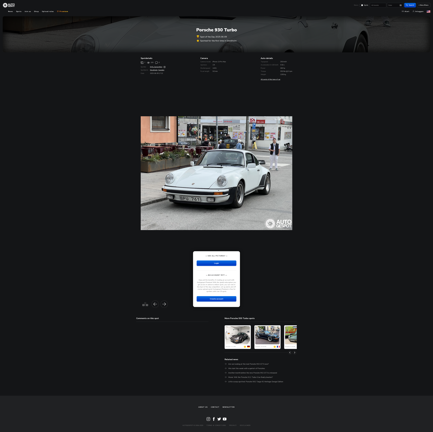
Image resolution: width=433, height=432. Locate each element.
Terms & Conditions (216, 425)
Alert (407, 11)
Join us (28, 11)
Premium (63, 11)
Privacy (233, 425)
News (356, 5)
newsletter (229, 407)
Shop (36, 11)
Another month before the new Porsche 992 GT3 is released (252, 373)
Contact (215, 407)
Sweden (161, 70)
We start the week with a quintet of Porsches (246, 368)
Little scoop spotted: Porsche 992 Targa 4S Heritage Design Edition (255, 381)
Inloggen (419, 11)
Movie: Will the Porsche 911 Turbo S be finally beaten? (250, 377)
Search (411, 5)
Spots (366, 5)
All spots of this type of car (270, 79)
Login (216, 263)
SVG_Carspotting (156, 67)
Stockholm (154, 70)
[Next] (294, 352)
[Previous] (290, 352)
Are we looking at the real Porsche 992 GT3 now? (248, 364)
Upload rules (48, 11)
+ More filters (423, 5)
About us (203, 407)
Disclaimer (245, 425)
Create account (216, 299)
